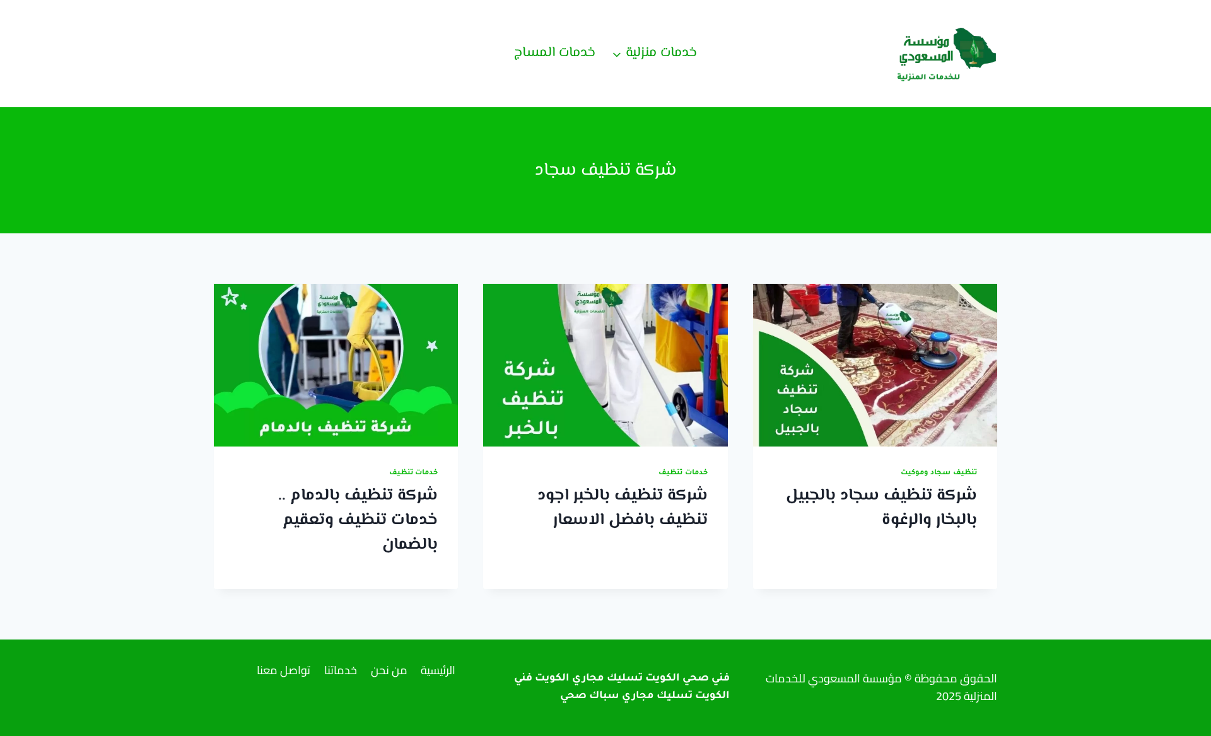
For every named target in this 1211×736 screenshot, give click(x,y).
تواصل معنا (283, 670)
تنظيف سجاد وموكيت (939, 473)
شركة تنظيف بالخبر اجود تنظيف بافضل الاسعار (622, 508)
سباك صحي (589, 696)
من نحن (389, 670)
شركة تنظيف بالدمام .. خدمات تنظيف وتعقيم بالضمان (358, 520)
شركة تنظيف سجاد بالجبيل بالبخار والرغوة (881, 508)
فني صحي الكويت (687, 678)
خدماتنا (340, 670)
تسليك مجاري (657, 696)
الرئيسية (438, 670)
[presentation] (875, 365)
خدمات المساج (554, 53)
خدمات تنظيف (683, 473)
